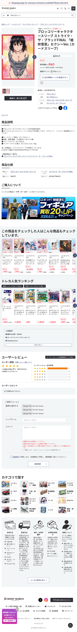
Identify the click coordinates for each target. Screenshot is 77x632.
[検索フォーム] (69, 8)
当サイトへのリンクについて (62, 618)
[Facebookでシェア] (65, 108)
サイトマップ (38, 623)
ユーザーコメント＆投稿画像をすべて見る (60, 357)
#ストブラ (5, 115)
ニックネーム (11, 419)
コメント (9, 426)
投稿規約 (16, 457)
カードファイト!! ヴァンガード (18, 337)
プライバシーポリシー (24, 618)
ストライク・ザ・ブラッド (56, 103)
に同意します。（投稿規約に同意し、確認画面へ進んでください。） (40, 457)
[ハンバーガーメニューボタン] (73, 8)
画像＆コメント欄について (23, 362)
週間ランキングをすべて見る (12, 286)
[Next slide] (34, 57)
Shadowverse (12, 340)
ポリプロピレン (52, 97)
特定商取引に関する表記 (41, 618)
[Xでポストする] (60, 108)
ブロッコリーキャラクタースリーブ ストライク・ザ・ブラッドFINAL (28, 156)
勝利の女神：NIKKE (14, 334)
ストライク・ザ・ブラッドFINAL (61, 171)
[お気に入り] (62, 8)
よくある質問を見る (37, 580)
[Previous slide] (2, 255)
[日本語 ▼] (58, 8)
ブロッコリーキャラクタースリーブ (59, 100)
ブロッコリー (51, 94)
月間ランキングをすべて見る (34, 286)
